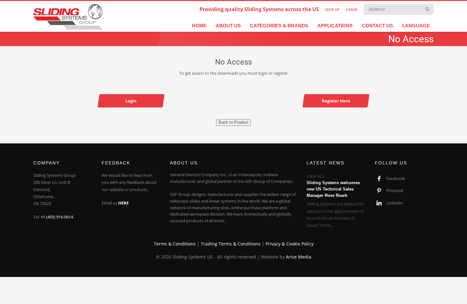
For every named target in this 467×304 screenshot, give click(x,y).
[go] (427, 9)
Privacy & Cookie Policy (290, 244)
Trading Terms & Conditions (231, 244)
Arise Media (298, 257)
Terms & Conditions (175, 244)
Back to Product (233, 122)
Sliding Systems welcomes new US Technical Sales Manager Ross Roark (333, 189)
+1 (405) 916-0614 (57, 217)
